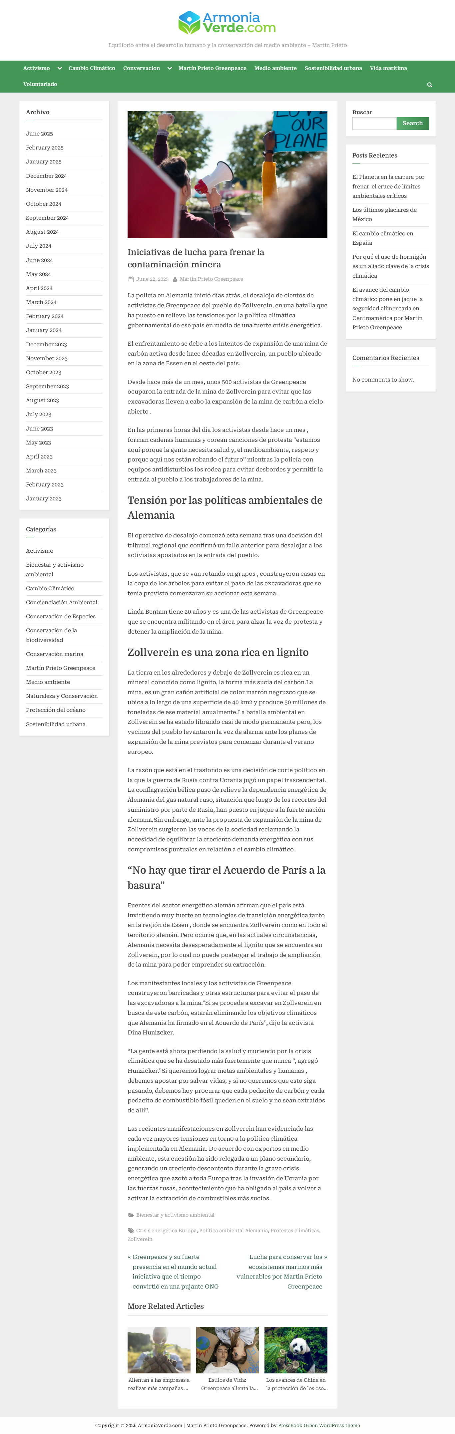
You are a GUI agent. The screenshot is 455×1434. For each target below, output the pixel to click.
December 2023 (46, 344)
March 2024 (41, 302)
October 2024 (43, 204)
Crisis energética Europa (166, 1231)
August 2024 (42, 232)
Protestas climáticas (294, 1231)
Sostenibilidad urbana (333, 68)
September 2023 (47, 386)
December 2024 (46, 176)
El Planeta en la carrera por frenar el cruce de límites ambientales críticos (388, 186)
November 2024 (47, 190)
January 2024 (44, 330)
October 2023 (43, 372)
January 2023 (44, 498)
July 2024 (38, 246)
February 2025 (45, 147)
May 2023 (38, 442)
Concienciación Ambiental (61, 602)
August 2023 (42, 400)
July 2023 (38, 414)
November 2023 (47, 358)
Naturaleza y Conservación (62, 696)
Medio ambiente (275, 68)
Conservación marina (54, 654)
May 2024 (38, 274)
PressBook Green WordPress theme (319, 1425)
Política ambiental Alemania (233, 1231)
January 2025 (44, 161)
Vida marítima (388, 68)
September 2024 (47, 218)
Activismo (36, 68)
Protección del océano (56, 710)
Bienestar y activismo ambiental (175, 1215)
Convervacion (141, 68)
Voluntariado (40, 84)
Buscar (362, 112)
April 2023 (39, 456)
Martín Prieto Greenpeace (212, 68)
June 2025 (39, 134)
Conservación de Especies (61, 616)
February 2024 (45, 316)
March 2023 (41, 470)
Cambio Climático (92, 68)
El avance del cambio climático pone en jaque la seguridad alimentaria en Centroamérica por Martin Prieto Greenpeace (387, 309)
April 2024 (39, 288)
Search (413, 123)
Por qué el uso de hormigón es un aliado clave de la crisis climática (390, 266)
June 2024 (39, 260)
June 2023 (39, 429)
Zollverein (140, 1239)
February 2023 (45, 484)
